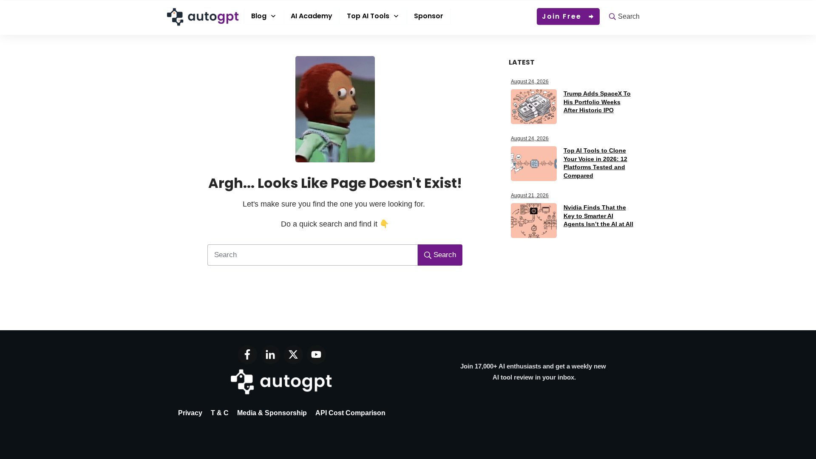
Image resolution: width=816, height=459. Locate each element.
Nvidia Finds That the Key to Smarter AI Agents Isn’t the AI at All (598, 215)
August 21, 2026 (530, 195)
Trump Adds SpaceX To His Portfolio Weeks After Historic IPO (597, 101)
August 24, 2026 (530, 82)
